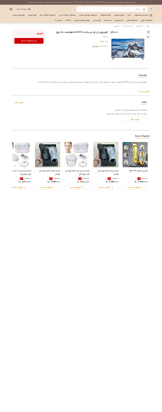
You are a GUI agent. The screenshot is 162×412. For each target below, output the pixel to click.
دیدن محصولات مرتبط (29, 41)
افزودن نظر (19, 102)
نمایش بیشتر (144, 91)
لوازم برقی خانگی (128, 26)
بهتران (148, 26)
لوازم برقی (139, 26)
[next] (15, 166)
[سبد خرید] (10, 9)
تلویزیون (116, 26)
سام (102, 41)
